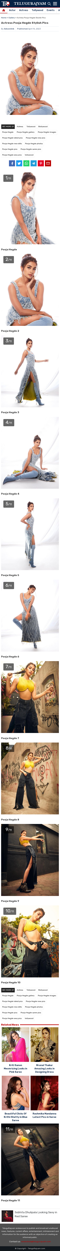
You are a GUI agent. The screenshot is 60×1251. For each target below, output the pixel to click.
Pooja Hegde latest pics (12, 138)
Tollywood (37, 10)
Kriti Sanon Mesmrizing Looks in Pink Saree (15, 1068)
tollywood (29, 155)
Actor (12, 10)
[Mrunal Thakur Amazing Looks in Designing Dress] (44, 1045)
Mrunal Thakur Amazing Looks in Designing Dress (44, 1068)
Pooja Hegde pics (9, 149)
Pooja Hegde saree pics (31, 149)
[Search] (49, 3)
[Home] (4, 10)
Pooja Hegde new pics (35, 138)
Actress (23, 10)
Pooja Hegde (7, 132)
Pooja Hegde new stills (12, 144)
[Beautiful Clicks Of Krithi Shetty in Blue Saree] (16, 1093)
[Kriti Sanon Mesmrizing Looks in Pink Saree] (16, 1045)
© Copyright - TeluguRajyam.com (30, 1248)
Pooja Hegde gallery (25, 132)
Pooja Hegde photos (34, 144)
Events (51, 10)
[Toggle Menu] (55, 4)
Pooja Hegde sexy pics (12, 155)
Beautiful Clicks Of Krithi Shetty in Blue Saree (15, 1117)
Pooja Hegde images (47, 132)
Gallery (11, 18)
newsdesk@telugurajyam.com (36, 1241)
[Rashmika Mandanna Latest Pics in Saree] (44, 1093)
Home (3, 18)
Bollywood (43, 127)
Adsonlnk (9, 29)
